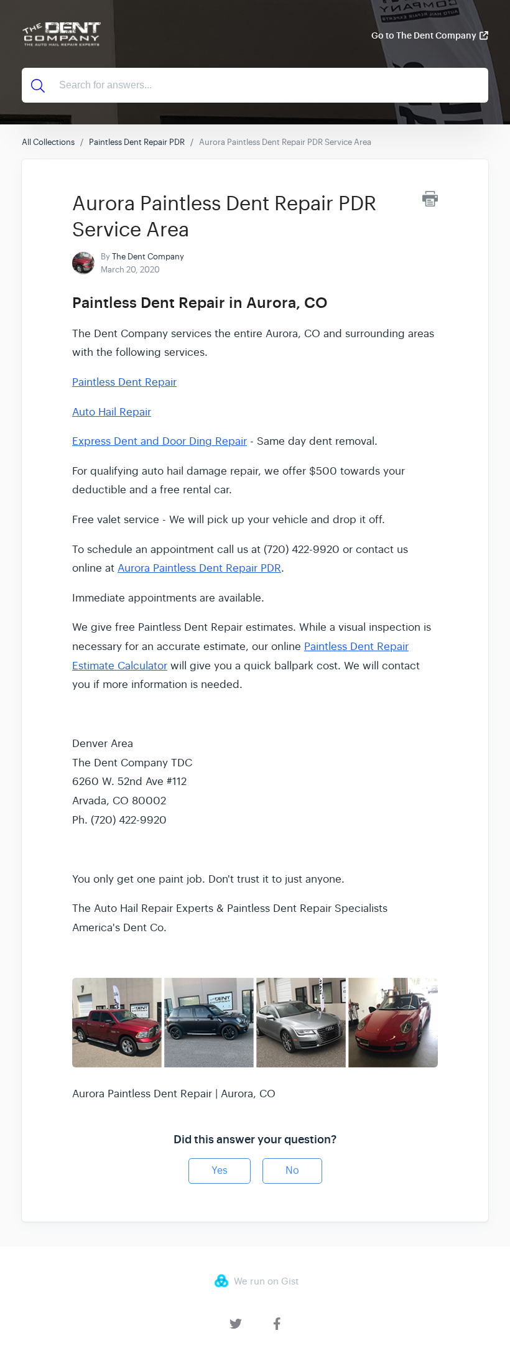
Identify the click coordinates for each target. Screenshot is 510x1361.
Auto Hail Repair (111, 412)
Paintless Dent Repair (124, 382)
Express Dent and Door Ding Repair (159, 441)
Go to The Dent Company (423, 35)
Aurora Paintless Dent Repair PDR (199, 568)
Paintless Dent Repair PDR (137, 142)
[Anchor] (338, 301)
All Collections (48, 142)
